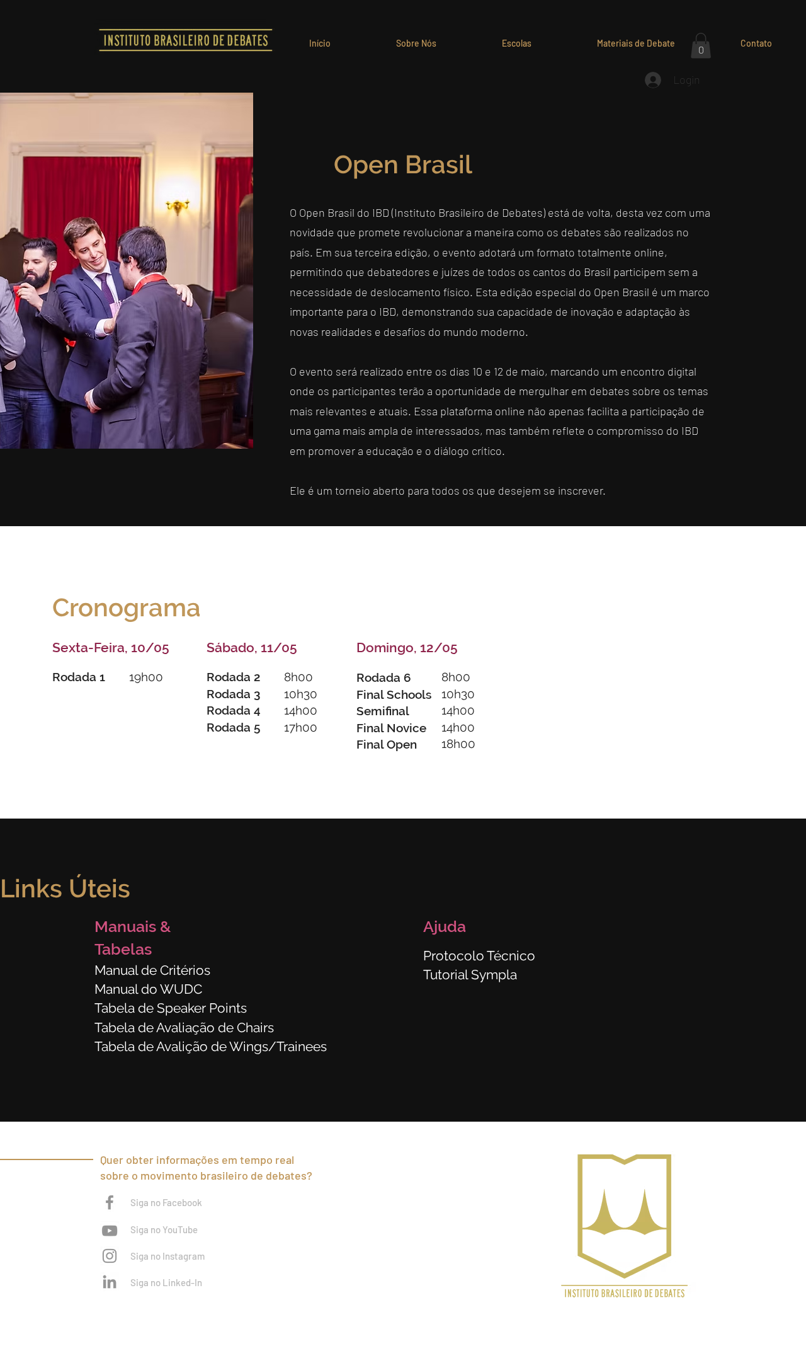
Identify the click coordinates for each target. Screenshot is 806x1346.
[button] (516, 43)
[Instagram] (109, 1255)
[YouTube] (109, 1230)
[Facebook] (109, 1202)
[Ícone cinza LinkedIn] (109, 1281)
